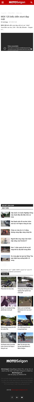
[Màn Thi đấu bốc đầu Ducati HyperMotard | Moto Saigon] (25, 337)
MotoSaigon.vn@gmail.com (19, 390)
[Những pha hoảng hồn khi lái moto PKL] (8, 320)
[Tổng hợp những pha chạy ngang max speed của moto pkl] (25, 282)
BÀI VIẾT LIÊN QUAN (8, 205)
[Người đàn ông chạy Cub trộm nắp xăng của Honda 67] (5, 241)
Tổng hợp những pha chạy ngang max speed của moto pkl (25, 290)
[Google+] (17, 397)
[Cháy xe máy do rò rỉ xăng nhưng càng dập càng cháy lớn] (5, 232)
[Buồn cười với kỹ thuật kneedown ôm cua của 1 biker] (25, 301)
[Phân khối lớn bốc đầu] (8, 282)
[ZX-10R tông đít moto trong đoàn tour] (25, 320)
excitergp (5, 22)
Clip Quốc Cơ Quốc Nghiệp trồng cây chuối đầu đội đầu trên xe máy (22, 215)
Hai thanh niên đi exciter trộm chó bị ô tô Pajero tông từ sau (8, 346)
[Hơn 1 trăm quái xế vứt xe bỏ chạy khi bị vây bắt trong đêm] (5, 249)
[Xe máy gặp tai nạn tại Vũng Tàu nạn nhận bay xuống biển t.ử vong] (5, 258)
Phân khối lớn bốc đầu (7, 289)
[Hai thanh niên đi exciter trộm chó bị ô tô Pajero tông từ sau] (5, 223)
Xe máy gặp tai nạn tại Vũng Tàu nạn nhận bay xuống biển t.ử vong (22, 258)
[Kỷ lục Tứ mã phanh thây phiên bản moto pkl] (8, 301)
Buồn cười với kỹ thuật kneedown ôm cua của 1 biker (25, 310)
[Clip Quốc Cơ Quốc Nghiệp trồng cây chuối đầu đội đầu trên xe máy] (5, 215)
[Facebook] (12, 397)
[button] (31, 2)
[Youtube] (22, 397)
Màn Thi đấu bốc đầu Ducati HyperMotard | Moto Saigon (24, 346)
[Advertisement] (17, 8)
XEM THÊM (5, 208)
